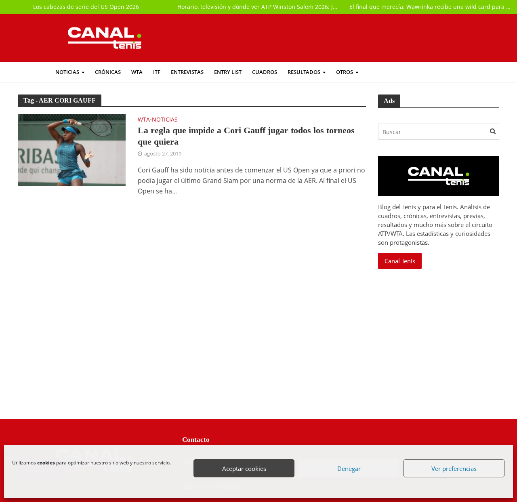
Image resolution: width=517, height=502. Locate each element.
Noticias (67, 72)
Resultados (304, 72)
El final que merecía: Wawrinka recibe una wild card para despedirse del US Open (430, 7)
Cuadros (264, 72)
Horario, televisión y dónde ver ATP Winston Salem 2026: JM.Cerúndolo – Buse (258, 7)
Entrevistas (187, 72)
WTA (137, 72)
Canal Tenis (400, 261)
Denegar (349, 469)
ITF (156, 72)
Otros (344, 72)
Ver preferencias (454, 469)
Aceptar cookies (245, 469)
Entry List (228, 72)
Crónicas (108, 72)
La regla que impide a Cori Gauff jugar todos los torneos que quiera (246, 136)
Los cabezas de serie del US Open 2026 (86, 7)
